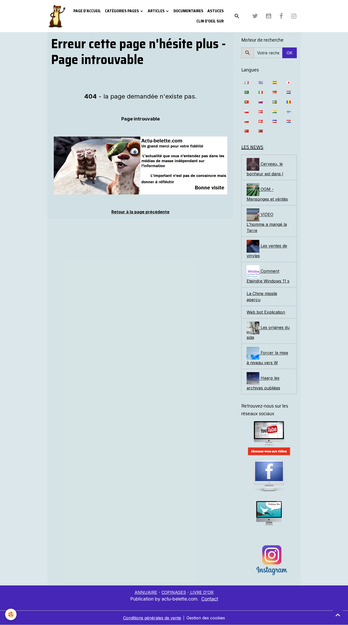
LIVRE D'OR (201, 592)
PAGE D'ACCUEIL (87, 11)
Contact (209, 599)
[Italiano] (260, 92)
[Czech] (274, 121)
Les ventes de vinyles (267, 251)
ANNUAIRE (146, 592)
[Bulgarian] (246, 121)
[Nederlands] (288, 92)
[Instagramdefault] (269, 560)
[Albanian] (260, 131)
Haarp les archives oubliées (263, 383)
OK (289, 52)
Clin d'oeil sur (210, 21)
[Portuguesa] (246, 101)
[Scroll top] (337, 614)
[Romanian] (288, 101)
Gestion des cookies (205, 617)
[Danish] (260, 121)
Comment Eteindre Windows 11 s (268, 276)
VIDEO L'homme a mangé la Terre (267, 222)
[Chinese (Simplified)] (246, 131)
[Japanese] (288, 82)
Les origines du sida (268, 332)
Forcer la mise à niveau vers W (267, 357)
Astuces (215, 11)
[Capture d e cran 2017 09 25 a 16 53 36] (269, 451)
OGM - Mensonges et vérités (267, 194)
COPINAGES (174, 592)
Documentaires (188, 11)
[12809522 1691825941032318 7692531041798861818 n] (140, 165)
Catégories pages (122, 11)
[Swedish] (274, 101)
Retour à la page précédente (140, 211)
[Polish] (246, 111)
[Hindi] (274, 111)
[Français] (246, 82)
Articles (156, 11)
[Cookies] (11, 614)
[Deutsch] (274, 92)
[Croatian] (288, 121)
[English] (260, 82)
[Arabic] (246, 92)
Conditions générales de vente (152, 617)
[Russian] (260, 101)
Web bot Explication (266, 312)
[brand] (56, 16)
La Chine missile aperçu (262, 296)
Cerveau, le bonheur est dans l (265, 169)
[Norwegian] (260, 111)
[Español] (274, 82)
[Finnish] (288, 111)
